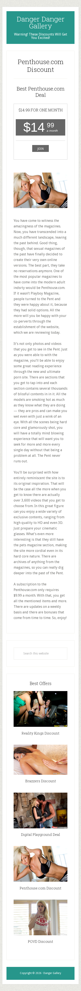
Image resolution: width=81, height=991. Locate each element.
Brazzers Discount (40, 781)
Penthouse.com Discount (40, 888)
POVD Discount (40, 941)
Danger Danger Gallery (41, 22)
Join (40, 148)
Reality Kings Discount (40, 733)
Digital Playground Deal (40, 834)
